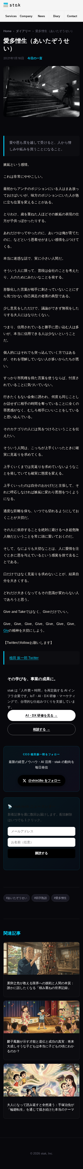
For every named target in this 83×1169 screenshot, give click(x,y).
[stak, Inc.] (11, 5)
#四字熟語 (40, 898)
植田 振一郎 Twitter (24, 658)
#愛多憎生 (60, 898)
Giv (6, 630)
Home (7, 31)
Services (11, 16)
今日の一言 (34, 58)
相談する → (41, 729)
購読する (41, 853)
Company (26, 16)
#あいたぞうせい (16, 898)
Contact (72, 16)
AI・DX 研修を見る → (41, 715)
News (41, 16)
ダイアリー (23, 31)
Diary (56, 16)
